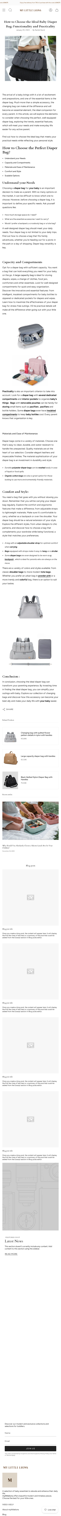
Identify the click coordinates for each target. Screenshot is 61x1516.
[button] (10, 10)
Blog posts (30, 865)
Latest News (14, 1241)
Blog (4, 1514)
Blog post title (7, 929)
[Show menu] (4, 10)
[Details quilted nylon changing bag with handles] (30, 630)
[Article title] (30, 897)
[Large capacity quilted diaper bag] (30, 335)
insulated (51, 410)
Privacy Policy (44, 1453)
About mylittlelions (10, 1509)
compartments (9, 414)
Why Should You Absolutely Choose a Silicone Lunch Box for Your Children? (27, 846)
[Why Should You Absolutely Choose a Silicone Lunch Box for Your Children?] (30, 821)
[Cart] (57, 10)
